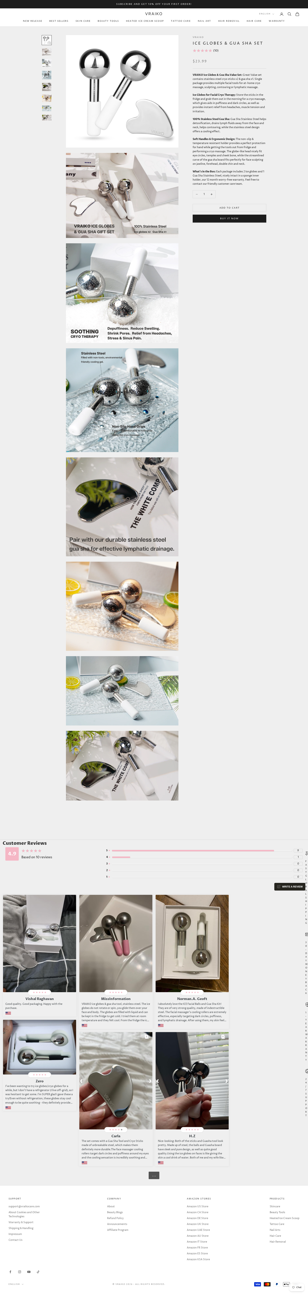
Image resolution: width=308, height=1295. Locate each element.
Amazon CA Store (197, 1212)
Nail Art (204, 21)
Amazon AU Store (198, 1236)
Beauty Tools (108, 21)
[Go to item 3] (47, 63)
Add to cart (229, 207)
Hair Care (254, 21)
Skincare (275, 1206)
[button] (81, 1081)
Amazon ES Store (197, 1253)
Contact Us (15, 1240)
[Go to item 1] (47, 40)
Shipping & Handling (21, 1228)
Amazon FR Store (197, 1247)
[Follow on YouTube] (29, 1272)
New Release (32, 21)
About (111, 1206)
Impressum (15, 1234)
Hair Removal (229, 21)
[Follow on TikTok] (38, 1272)
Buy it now (229, 218)
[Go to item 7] (47, 108)
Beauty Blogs (115, 1212)
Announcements (117, 1224)
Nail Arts (275, 1230)
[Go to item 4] (47, 75)
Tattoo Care (181, 21)
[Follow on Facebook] (10, 1272)
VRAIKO (198, 37)
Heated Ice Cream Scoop (145, 21)
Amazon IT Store (197, 1241)
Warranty (277, 21)
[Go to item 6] (47, 98)
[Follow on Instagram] (19, 1272)
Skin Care (83, 21)
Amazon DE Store (197, 1218)
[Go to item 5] (47, 87)
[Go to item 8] (47, 117)
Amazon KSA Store (198, 1259)
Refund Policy (115, 1218)
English (265, 14)
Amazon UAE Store (198, 1230)
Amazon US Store (197, 1206)
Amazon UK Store (198, 1224)
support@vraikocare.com (24, 1206)
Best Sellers (58, 21)
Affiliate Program (117, 1230)
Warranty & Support (21, 1222)
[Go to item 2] (47, 52)
